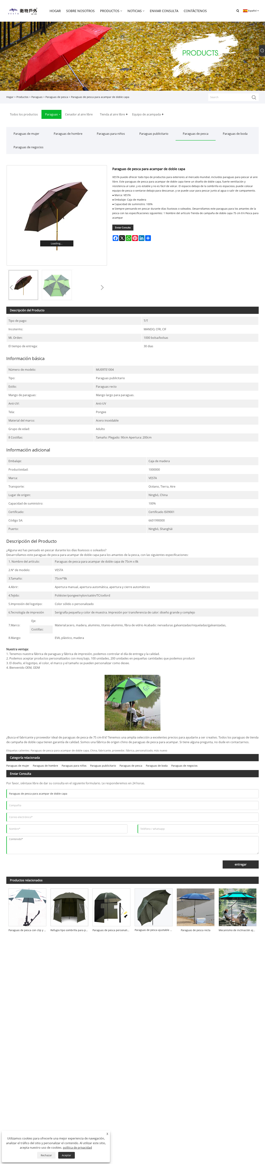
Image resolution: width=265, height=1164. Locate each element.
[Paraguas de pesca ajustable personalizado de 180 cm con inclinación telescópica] (153, 906)
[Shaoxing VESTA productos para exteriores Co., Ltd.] (22, 10)
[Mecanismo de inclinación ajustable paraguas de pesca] (238, 906)
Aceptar (66, 1155)
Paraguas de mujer (26, 134)
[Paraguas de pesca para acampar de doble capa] (57, 215)
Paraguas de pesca (56, 97)
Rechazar (46, 1155)
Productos (22, 97)
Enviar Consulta (123, 227)
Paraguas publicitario (153, 134)
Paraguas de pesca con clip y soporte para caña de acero (28, 930)
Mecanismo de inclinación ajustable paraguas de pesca (239, 930)
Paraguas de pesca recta (195, 930)
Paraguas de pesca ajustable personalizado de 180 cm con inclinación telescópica (155, 930)
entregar (241, 864)
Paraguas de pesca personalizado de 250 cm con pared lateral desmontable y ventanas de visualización (112, 930)
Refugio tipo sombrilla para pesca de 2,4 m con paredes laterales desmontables (70, 930)
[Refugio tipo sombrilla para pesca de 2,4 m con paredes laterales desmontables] (69, 906)
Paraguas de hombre (68, 134)
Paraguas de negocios (28, 147)
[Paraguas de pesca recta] (196, 906)
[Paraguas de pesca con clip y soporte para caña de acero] (27, 906)
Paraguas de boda (235, 134)
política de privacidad (77, 1148)
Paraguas (37, 97)
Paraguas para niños (111, 134)
